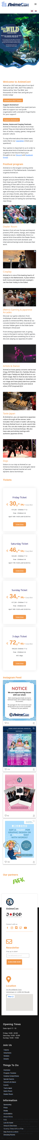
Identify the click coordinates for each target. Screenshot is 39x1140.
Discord (19, 155)
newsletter (20, 141)
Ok (2, 1138)
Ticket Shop (20, 524)
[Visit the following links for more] (7, 927)
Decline (9, 1138)
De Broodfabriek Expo (14, 990)
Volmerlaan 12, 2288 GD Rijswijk (18, 992)
